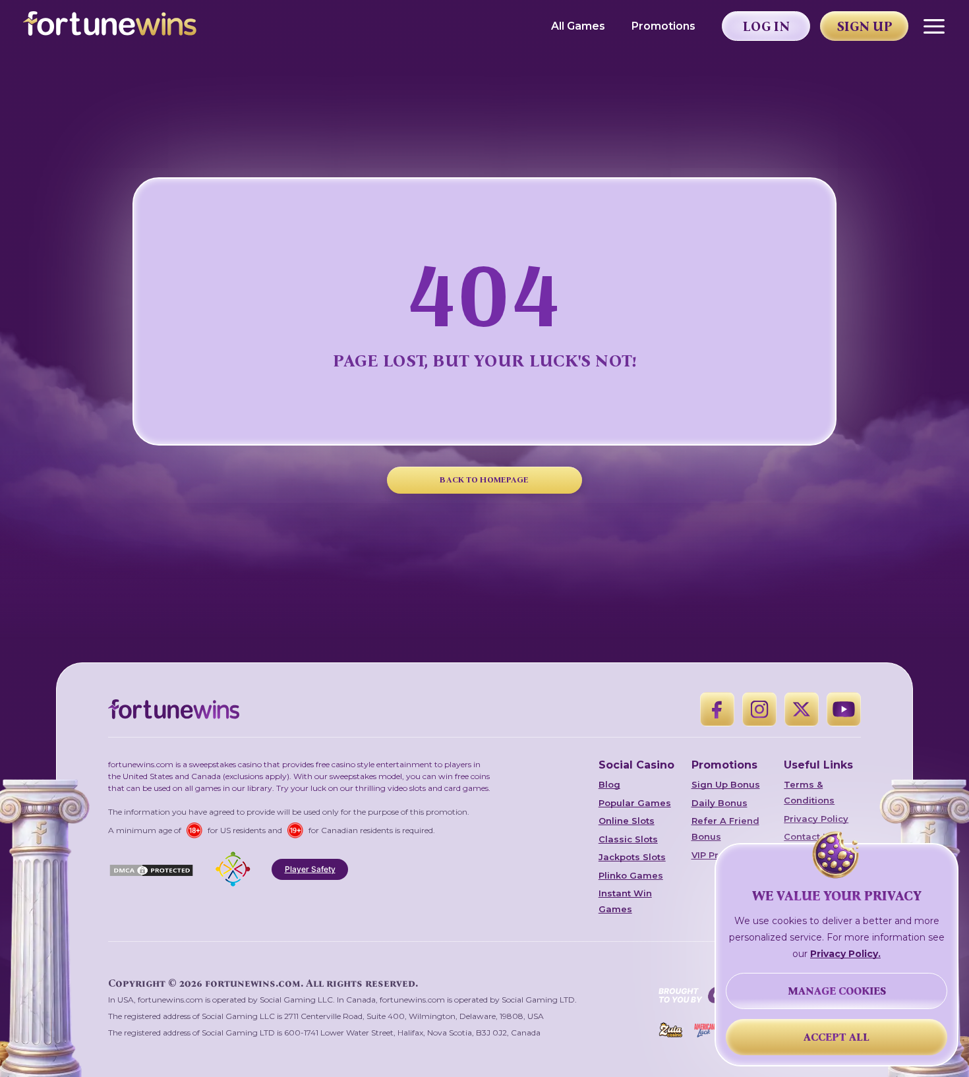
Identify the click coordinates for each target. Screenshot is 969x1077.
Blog (609, 784)
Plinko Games (631, 875)
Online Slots (627, 820)
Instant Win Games (625, 901)
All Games (578, 26)
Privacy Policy (816, 818)
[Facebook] (717, 709)
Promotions (663, 26)
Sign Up (865, 26)
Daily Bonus (719, 803)
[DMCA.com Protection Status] (151, 869)
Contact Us (809, 836)
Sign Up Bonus (725, 784)
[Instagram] (759, 709)
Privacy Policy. (845, 954)
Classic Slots (628, 839)
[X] (801, 709)
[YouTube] (844, 709)
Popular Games (635, 803)
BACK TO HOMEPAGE (484, 479)
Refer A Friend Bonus (725, 828)
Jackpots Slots (632, 857)
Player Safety (310, 869)
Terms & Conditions (809, 792)
